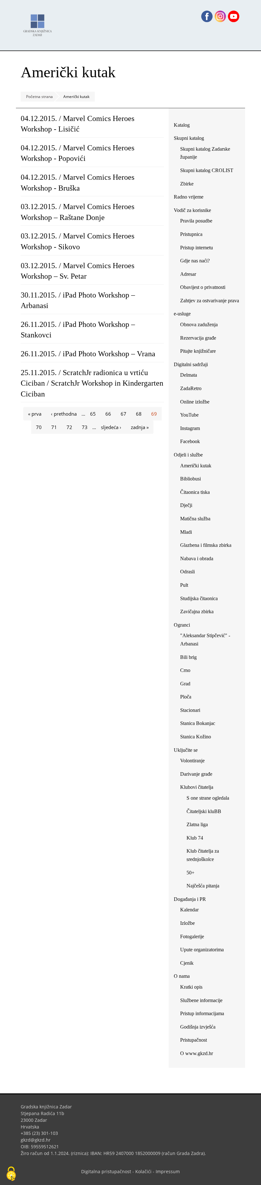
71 (54, 427)
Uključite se (186, 750)
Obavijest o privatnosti (202, 287)
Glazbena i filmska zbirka (205, 545)
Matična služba (195, 518)
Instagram (192, 430)
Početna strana (39, 96)
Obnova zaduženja (199, 324)
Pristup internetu (196, 247)
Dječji (186, 505)
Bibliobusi (190, 478)
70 (39, 427)
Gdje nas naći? (195, 260)
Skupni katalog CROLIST (209, 172)
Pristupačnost (193, 1040)
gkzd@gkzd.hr (38, 1140)
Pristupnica (191, 234)
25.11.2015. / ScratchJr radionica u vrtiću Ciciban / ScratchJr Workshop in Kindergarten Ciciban (92, 383)
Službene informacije (201, 1000)
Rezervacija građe (198, 338)
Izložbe (187, 923)
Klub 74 (195, 838)
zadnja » (140, 427)
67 (123, 414)
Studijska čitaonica (199, 598)
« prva (34, 414)
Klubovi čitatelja (196, 787)
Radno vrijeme (188, 197)
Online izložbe (194, 401)
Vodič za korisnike (192, 210)
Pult (184, 585)
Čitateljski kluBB (204, 811)
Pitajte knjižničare (200, 352)
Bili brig (188, 657)
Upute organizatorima (202, 949)
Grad (185, 683)
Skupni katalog (189, 138)
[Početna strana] (39, 22)
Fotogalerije (192, 936)
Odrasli (187, 571)
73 (85, 427)
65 (93, 414)
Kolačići (143, 1171)
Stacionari (190, 710)
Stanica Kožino (195, 736)
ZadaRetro (190, 388)
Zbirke (189, 185)
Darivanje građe (196, 774)
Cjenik (187, 963)
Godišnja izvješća (197, 1027)
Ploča (185, 696)
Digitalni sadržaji (191, 364)
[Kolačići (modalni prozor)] (11, 1174)
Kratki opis (191, 987)
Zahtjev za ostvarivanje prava (209, 300)
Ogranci (182, 625)
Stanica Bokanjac (197, 723)
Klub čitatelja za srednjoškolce (203, 855)
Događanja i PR (190, 899)
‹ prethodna (64, 414)
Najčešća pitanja (203, 885)
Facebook (192, 443)
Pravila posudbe (196, 220)
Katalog (184, 126)
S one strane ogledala (208, 798)
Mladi (186, 532)
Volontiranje (192, 760)
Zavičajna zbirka (197, 611)
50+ (190, 872)
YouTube (191, 416)
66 (108, 414)
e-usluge (182, 313)
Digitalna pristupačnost (106, 1171)
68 (139, 414)
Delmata (191, 376)
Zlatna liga (197, 824)
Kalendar (189, 909)
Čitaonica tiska (195, 492)
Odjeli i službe (188, 454)
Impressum (168, 1171)
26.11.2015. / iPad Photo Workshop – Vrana (88, 354)
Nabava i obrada (196, 558)
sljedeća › (111, 427)
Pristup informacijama (202, 1013)
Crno (185, 670)
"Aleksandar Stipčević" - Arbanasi (205, 639)
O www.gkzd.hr (196, 1053)
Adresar (188, 274)
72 (69, 427)
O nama (182, 976)
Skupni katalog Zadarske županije (205, 153)
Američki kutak (195, 465)
